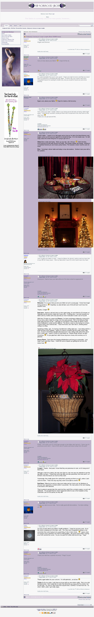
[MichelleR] (39, 71)
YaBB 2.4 (55, 609)
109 (34, 33)
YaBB (39, 610)
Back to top (26, 54)
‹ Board (8, 606)
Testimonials (4, 42)
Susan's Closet (5, 38)
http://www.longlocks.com (42, 126)
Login (53, 13)
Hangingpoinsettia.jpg (44, 348)
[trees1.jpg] (65, 247)
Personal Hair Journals (21, 28)
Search (15, 25)
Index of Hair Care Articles (8, 41)
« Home (4, 606)
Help (11, 25)
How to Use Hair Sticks (7, 36)
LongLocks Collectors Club (8, 39)
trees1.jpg (42, 201)
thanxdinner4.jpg (43, 156)
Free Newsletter (5, 43)
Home (6, 25)
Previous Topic (82, 31)
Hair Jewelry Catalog (6, 35)
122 (42, 33)
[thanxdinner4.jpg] (65, 198)
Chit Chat (13, 28)
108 (32, 33)
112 (39, 33)
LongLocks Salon (6, 28)
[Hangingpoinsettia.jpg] (65, 433)
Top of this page (14, 606)
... (30, 33)
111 (37, 33)
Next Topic (88, 31)
